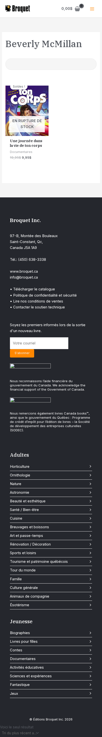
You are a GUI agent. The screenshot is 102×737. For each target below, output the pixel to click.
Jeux (14, 693)
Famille (16, 579)
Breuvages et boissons (29, 527)
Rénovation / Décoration (30, 544)
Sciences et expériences (31, 676)
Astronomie (19, 492)
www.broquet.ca (24, 271)
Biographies (20, 633)
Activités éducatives (27, 667)
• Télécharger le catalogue (32, 289)
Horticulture (19, 466)
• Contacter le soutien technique (37, 307)
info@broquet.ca (24, 277)
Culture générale (24, 588)
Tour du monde (23, 570)
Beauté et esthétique (28, 501)
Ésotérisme (19, 605)
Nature (15, 484)
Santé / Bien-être (24, 510)
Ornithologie (20, 475)
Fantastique (20, 684)
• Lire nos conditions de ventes (36, 301)
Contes (16, 650)
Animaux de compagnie (29, 596)
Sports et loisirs (23, 553)
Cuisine (16, 518)
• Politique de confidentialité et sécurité (43, 295)
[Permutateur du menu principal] (92, 9)
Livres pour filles (24, 641)
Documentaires (23, 659)
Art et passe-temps (26, 535)
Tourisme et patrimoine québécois (39, 561)
